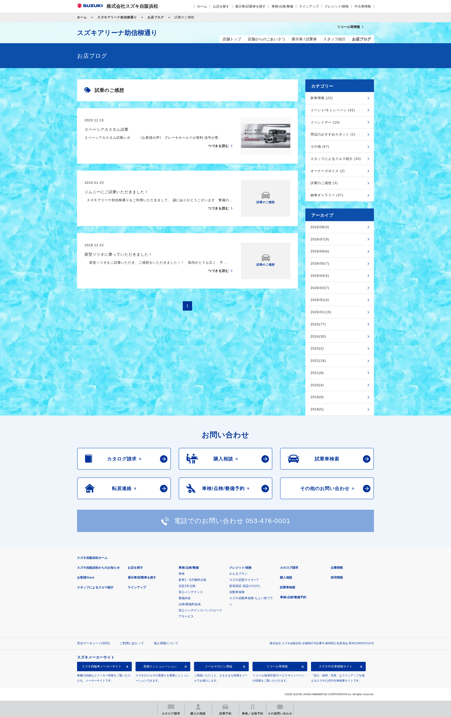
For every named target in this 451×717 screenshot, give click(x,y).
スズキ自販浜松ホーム (92, 557)
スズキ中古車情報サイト (335, 666)
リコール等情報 (277, 666)
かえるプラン (238, 573)
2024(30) (318, 336)
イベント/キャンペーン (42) (333, 110)
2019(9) (317, 397)
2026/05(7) (320, 263)
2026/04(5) (320, 276)
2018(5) (317, 409)
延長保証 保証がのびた (245, 586)
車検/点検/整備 (282, 6)
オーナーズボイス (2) (328, 171)
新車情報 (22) (322, 98)
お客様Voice (85, 577)
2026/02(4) (320, 300)
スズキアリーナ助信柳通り (117, 17)
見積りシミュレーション (160, 666)
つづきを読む (218, 146)
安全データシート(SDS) (93, 643)
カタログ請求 (289, 567)
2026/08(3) (320, 227)
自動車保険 (237, 592)
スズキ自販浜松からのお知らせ (98, 567)
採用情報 (337, 577)
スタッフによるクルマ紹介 (95, 587)
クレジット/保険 (337, 6)
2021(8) (317, 373)
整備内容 (185, 598)
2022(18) (318, 360)
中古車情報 (362, 6)
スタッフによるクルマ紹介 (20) (336, 159)
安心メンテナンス (191, 592)
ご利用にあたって (132, 643)
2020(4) (317, 385)
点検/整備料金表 (190, 604)
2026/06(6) (320, 251)
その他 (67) (320, 146)
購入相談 (286, 577)
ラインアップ (309, 6)
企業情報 (337, 567)
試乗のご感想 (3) (324, 183)
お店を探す (221, 6)
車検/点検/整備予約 (293, 597)
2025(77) (318, 324)
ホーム (202, 6)
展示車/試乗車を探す (250, 6)
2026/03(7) (320, 288)
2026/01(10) (321, 312)
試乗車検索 (287, 587)
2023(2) (317, 348)
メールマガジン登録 (218, 666)
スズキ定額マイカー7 (243, 580)
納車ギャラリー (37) (327, 195)
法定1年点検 (187, 586)
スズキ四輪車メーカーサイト (101, 666)
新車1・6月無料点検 (192, 580)
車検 (182, 573)
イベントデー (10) (325, 122)
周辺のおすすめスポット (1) (333, 134)
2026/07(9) (320, 239)
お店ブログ (156, 17)
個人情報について (166, 643)
